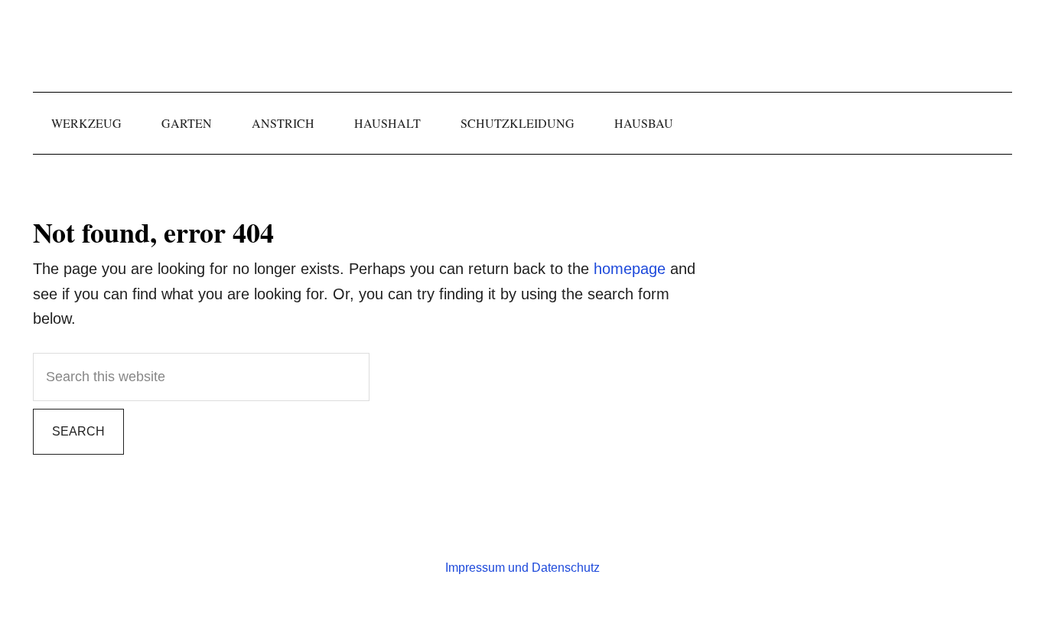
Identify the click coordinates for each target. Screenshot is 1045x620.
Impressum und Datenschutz (522, 567)
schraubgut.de (522, 46)
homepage (630, 268)
